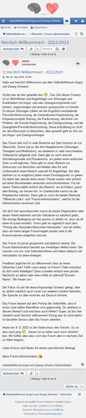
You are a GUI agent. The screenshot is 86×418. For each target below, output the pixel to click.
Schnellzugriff (4, 21)
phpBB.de (58, 410)
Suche (7, 27)
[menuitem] (82, 34)
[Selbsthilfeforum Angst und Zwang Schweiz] (43, 9)
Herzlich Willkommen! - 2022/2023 (35, 42)
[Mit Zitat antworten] (78, 63)
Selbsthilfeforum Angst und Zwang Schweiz (35, 20)
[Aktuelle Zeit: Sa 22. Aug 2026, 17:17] (76, 34)
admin (25, 61)
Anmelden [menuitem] (77, 21)
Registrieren (40, 27)
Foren (67, 21)
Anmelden (22, 27)
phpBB (31, 402)
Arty (35, 406)
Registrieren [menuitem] (83, 21)
